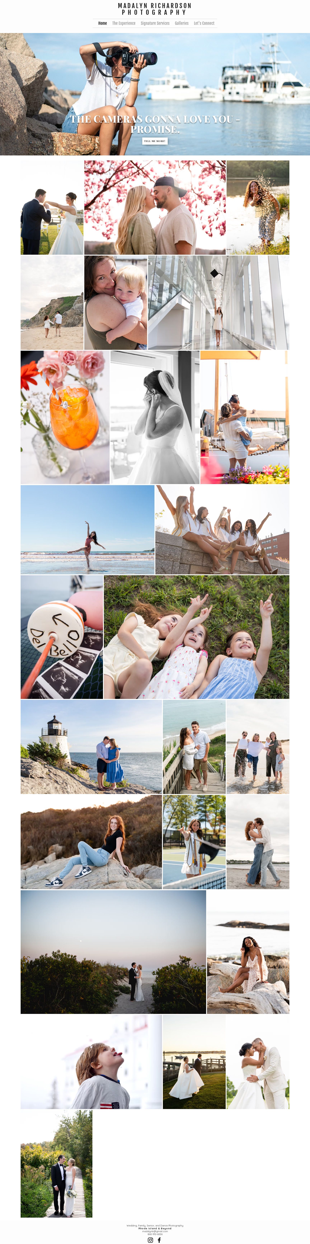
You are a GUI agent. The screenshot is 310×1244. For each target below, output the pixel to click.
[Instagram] (150, 1240)
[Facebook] (159, 1240)
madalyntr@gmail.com (155, 1231)
